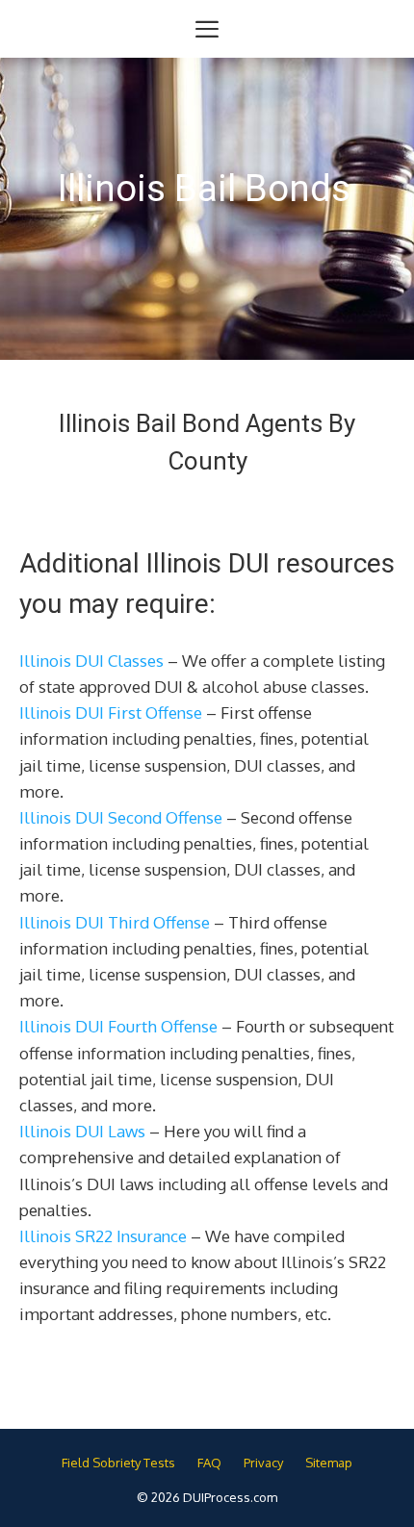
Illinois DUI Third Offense (114, 922)
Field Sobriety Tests (118, 1462)
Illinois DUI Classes (91, 660)
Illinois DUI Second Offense (120, 817)
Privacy (263, 1462)
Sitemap (328, 1462)
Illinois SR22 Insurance (103, 1236)
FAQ (209, 1462)
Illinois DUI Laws (82, 1131)
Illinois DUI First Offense (110, 712)
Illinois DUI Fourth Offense (118, 1026)
